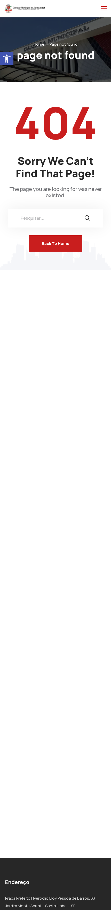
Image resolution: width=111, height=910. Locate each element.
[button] (6, 58)
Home (39, 44)
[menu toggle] (104, 8)
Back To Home (55, 243)
